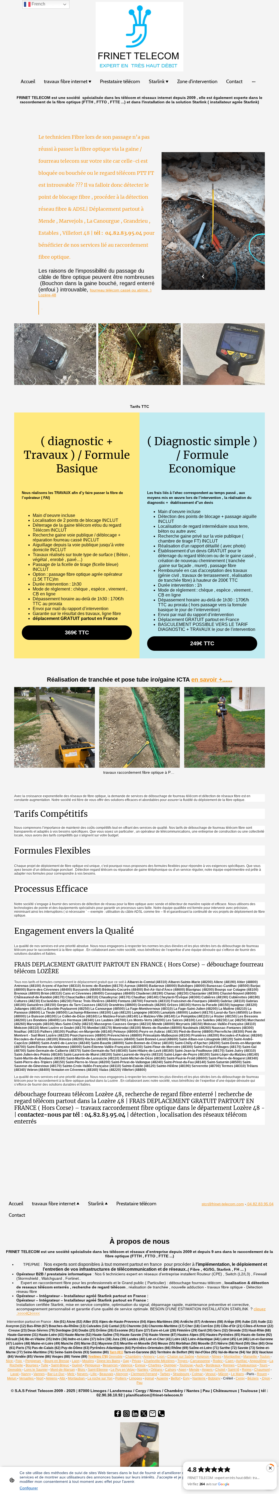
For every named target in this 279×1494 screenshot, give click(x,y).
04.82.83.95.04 (260, 1204)
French (38, 4)
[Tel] (161, 1413)
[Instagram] (126, 1413)
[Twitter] (144, 1413)
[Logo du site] (140, 36)
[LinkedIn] (135, 1413)
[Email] (152, 1413)
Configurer (29, 1488)
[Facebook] (117, 1413)
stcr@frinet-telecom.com (223, 1204)
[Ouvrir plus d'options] (253, 81)
